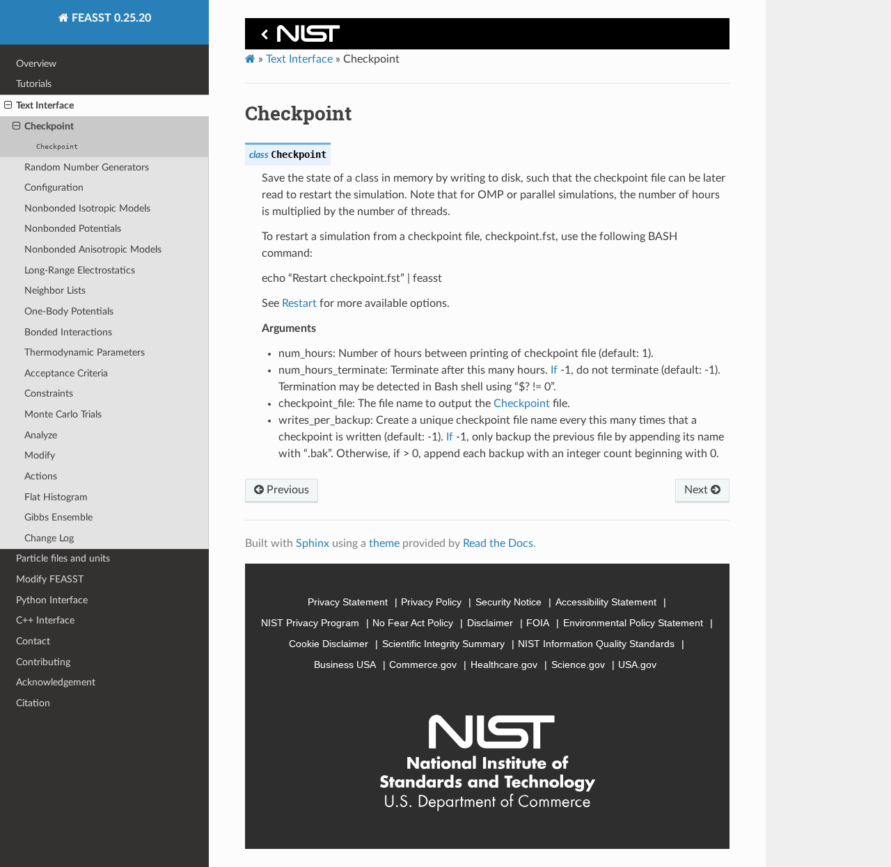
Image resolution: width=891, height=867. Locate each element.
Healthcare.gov (504, 664)
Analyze (40, 435)
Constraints (48, 393)
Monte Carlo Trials (63, 414)
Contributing (43, 662)
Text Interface (45, 105)
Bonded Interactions (68, 332)
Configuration (54, 187)
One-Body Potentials (68, 311)
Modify (39, 455)
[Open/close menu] (8, 106)
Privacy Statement (348, 601)
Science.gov (578, 664)
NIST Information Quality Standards (596, 643)
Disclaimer (490, 622)
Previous (286, 489)
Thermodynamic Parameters (84, 352)
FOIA (537, 622)
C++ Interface (45, 620)
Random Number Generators (86, 167)
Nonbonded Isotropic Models (87, 208)
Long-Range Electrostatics (79, 270)
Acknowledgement (55, 682)
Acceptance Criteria (66, 373)
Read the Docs (498, 543)
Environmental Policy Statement (633, 622)
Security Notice (508, 601)
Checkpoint (49, 126)
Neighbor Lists (55, 290)
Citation (33, 703)
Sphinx (312, 543)
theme (384, 543)
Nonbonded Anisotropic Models (92, 249)
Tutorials (34, 84)
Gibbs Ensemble (58, 517)
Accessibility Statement (605, 601)
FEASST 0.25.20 (110, 18)
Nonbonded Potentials (72, 228)
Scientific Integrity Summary (443, 643)
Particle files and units (63, 558)
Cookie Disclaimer (328, 643)
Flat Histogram (56, 497)
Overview (36, 63)
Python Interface (52, 600)
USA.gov (637, 664)
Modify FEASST (50, 579)
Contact (33, 641)
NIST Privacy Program (310, 622)
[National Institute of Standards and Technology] (298, 37)
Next (697, 489)
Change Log (49, 538)
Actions (40, 476)
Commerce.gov (423, 664)
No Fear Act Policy (412, 622)
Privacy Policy (431, 601)
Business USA (345, 664)
